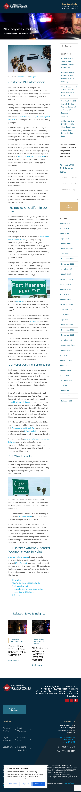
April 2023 (65, 320)
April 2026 (65, 239)
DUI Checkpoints (25, 517)
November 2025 (67, 264)
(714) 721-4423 (72, 6)
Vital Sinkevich (21, 77)
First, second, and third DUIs (23, 428)
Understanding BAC (20, 586)
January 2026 (66, 254)
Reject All (26, 784)
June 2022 (65, 355)
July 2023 (65, 315)
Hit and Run (16, 580)
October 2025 (66, 269)
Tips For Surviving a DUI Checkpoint (26, 583)
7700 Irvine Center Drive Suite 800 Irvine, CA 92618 (67, 739)
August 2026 (66, 223)
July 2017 (64, 386)
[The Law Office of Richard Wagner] (15, 3)
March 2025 (66, 274)
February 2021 (66, 360)
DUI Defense (15, 641)
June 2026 (65, 228)
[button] (78, 15)
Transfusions (34, 321)
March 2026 (66, 244)
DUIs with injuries (30, 431)
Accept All (38, 784)
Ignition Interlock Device (20, 402)
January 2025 (66, 284)
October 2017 (66, 381)
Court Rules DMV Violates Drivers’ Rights (28, 589)
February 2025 (67, 279)
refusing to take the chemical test (31, 156)
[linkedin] (76, 700)
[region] (25, 776)
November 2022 (67, 335)
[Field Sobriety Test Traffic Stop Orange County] (17, 621)
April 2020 (65, 365)
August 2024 (66, 289)
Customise (13, 784)
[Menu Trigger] (68, 4)
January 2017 (66, 396)
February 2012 (66, 401)
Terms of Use (69, 783)
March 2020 (66, 370)
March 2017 (65, 391)
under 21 (19, 301)
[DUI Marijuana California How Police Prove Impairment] (41, 621)
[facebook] (67, 700)
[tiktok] (71, 700)
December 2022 (67, 330)
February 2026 (67, 249)
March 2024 (66, 299)
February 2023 (67, 325)
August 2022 (66, 350)
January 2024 (66, 309)
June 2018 (65, 375)
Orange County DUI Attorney (23, 592)
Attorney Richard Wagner (18, 557)
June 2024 (65, 294)
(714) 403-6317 (72, 8)
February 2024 (67, 304)
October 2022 (66, 340)
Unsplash (34, 77)
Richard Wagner (16, 33)
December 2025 (67, 259)
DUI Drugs (16, 595)
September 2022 (68, 345)
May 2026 (65, 233)
